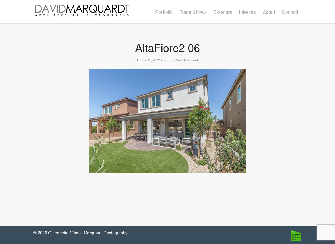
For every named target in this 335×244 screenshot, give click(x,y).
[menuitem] (164, 11)
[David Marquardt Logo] (82, 11)
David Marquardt (187, 60)
